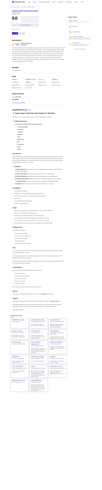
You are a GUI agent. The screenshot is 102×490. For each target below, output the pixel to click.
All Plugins (69, 2)
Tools (82, 2)
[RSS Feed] (88, 2)
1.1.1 (13, 97)
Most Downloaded (44, 2)
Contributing (20, 144)
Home (11, 6)
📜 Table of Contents (22, 127)
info (13, 317)
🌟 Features (20, 132)
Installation (20, 134)
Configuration (20, 139)
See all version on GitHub (18, 102)
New (29, 2)
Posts (53, 2)
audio (17, 45)
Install (16, 33)
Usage (18, 137)
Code (23, 33)
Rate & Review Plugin (25, 25)
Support (19, 149)
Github (29, 110)
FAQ (18, 142)
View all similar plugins (79, 49)
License (19, 146)
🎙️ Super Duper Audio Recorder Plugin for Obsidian (28, 124)
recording (24, 45)
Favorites (60, 2)
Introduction (20, 129)
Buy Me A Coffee (55, 301)
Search (35, 2)
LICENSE (43, 294)
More (75, 2)
